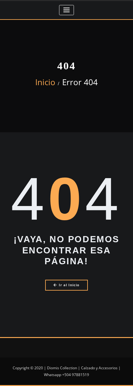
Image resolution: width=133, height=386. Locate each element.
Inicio (45, 82)
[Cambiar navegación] (66, 10)
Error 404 (80, 82)
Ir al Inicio (69, 285)
